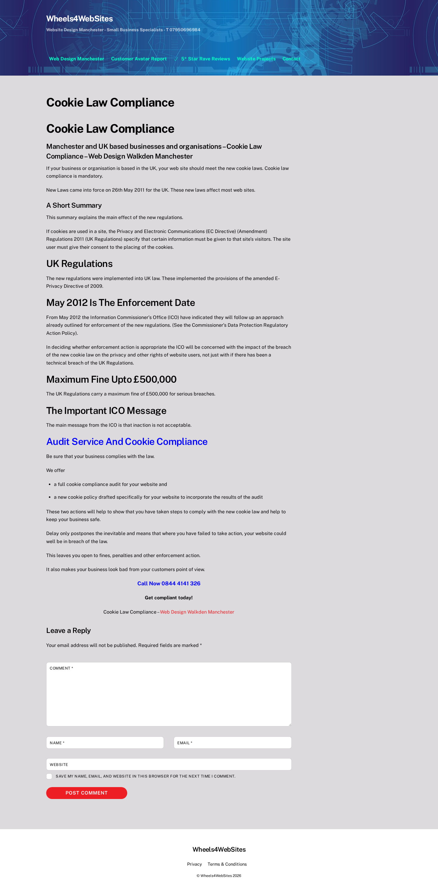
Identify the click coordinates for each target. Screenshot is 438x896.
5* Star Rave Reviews (205, 59)
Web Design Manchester (76, 59)
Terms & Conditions (227, 864)
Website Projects (256, 59)
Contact (291, 59)
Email (184, 743)
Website (59, 764)
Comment (61, 668)
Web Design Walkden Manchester (197, 612)
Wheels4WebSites (216, 875)
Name (57, 743)
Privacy (194, 864)
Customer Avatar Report (139, 59)
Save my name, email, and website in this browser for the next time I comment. (145, 776)
